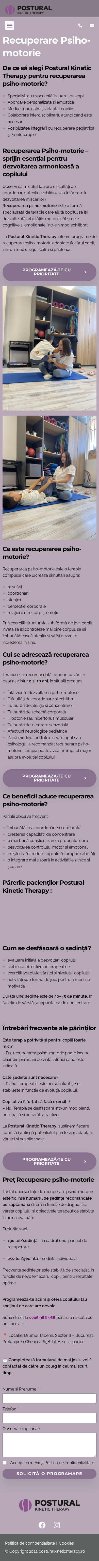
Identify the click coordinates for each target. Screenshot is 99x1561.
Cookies (66, 1543)
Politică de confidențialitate (30, 1543)
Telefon (10, 1409)
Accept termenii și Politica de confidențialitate (52, 1462)
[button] (9, 25)
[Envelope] (92, 25)
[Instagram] (56, 1525)
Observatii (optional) (21, 1428)
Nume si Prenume (20, 1389)
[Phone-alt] (80, 25)
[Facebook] (42, 1525)
